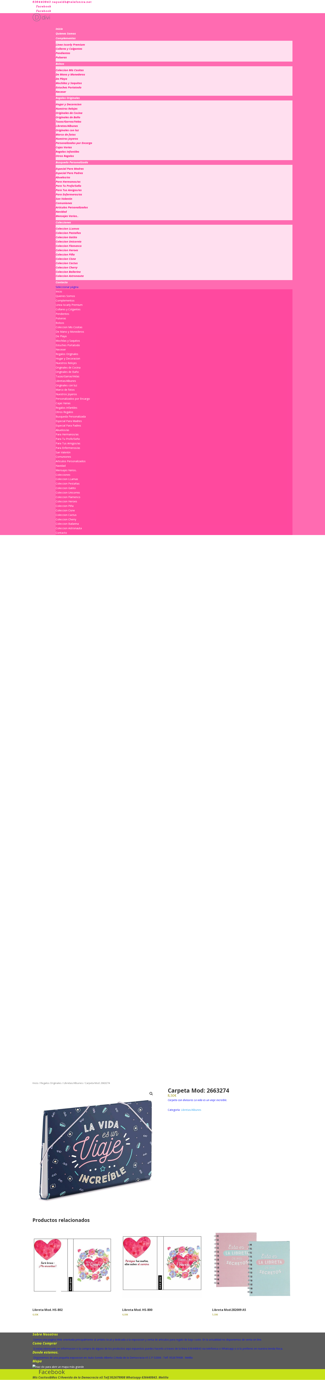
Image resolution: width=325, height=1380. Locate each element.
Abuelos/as (63, 177)
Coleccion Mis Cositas (70, 70)
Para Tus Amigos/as (69, 190)
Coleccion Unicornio (68, 241)
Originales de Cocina (69, 113)
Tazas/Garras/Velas (68, 121)
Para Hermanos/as (68, 181)
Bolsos (60, 64)
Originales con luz (67, 130)
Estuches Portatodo (68, 87)
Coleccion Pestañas (68, 233)
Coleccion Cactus (67, 263)
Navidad (61, 211)
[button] (151, 1093)
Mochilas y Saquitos (69, 83)
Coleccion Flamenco (69, 246)
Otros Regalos (65, 156)
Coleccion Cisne (66, 259)
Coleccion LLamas (67, 228)
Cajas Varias (64, 147)
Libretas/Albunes (67, 126)
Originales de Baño (68, 117)
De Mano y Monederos (70, 74)
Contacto (62, 282)
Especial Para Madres (70, 168)
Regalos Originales (68, 98)
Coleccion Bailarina (68, 272)
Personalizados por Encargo (74, 143)
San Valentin (64, 198)
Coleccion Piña (65, 254)
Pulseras (61, 57)
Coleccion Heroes (67, 250)
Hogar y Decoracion (68, 104)
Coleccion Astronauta (70, 276)
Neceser (61, 91)
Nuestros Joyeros (67, 138)
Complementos (66, 38)
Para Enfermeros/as (69, 194)
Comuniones (64, 203)
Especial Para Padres (69, 173)
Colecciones (63, 222)
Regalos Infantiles (67, 151)
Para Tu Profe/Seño (68, 186)
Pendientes (63, 53)
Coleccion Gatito (66, 237)
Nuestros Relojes (66, 108)
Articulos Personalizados (72, 207)
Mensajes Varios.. (67, 216)
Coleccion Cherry (66, 267)
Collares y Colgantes (69, 48)
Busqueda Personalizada (72, 162)
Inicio (59, 29)
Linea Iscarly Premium (70, 44)
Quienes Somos (66, 33)
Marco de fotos (66, 134)
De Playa (61, 79)
